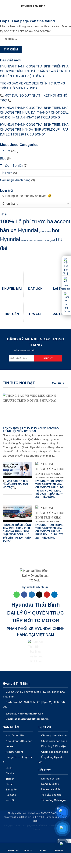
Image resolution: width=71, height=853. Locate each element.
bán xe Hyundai (19, 230)
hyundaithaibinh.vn (35, 587)
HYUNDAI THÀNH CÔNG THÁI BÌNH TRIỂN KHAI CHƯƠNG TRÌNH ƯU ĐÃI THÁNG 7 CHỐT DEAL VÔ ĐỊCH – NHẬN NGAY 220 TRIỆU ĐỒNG (34, 112)
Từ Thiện (6, 173)
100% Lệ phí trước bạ (26, 221)
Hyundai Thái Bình (33, 5)
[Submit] (56, 16)
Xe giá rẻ (51, 240)
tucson (38, 240)
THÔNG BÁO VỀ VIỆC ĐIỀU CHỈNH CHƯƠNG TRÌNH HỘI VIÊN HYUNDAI (32, 86)
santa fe (24, 240)
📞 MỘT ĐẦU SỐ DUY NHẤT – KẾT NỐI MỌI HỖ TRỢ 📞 (33, 98)
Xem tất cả (58, 383)
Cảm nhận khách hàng (15, 180)
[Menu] (66, 5)
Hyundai (10, 239)
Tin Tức (5, 151)
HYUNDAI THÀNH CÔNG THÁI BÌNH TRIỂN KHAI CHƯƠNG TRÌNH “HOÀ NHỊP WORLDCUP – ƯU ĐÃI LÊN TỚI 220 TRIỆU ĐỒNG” (34, 129)
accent (62, 221)
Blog (3, 158)
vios (44, 240)
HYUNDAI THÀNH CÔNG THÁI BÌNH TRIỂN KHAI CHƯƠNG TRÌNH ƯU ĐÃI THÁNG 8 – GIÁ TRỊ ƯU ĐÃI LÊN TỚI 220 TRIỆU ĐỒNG (35, 71)
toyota (32, 240)
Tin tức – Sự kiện (11, 165)
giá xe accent (45, 231)
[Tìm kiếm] (59, 5)
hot (55, 230)
